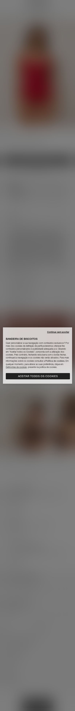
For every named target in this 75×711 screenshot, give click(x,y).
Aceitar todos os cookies (38, 376)
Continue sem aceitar (58, 332)
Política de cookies (54, 361)
